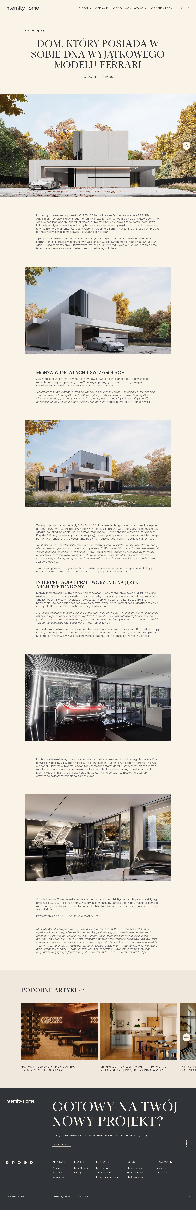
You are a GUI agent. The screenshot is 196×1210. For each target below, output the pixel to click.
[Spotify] (19, 1163)
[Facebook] (13, 1163)
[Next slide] (186, 146)
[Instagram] (7, 1163)
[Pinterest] (25, 1163)
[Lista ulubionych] (189, 8)
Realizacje (89, 77)
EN (189, 1196)
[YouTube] (31, 1163)
